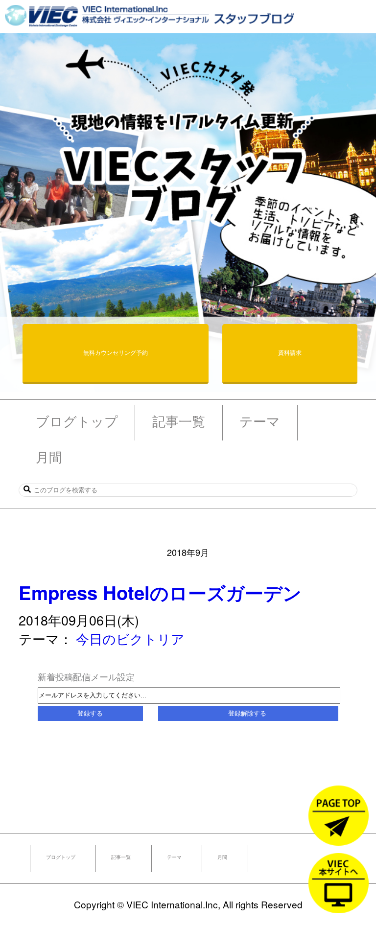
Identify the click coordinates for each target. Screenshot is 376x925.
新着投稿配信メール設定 (86, 676)
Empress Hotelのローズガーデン (160, 592)
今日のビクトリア (130, 638)
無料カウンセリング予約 (115, 352)
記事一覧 (121, 857)
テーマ (174, 857)
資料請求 (290, 352)
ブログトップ (60, 857)
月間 (222, 857)
